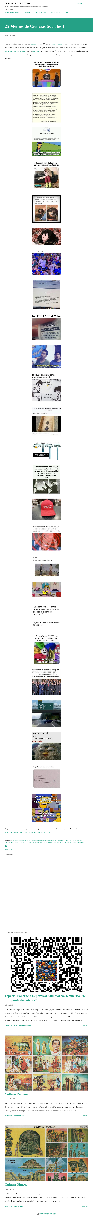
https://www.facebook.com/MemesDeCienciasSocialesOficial (27, 832)
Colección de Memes (28, 840)
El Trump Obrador (57, 840)
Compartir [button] (9, 849)
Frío (22, 842)
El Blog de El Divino (17, 3)
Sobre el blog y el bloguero (12, 12)
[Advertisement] (46, 916)
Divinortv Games (55, 12)
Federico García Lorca (13, 842)
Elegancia (68, 840)
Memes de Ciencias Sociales (15, 51)
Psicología (72, 842)
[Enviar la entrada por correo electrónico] (6, 846)
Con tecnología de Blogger (47, 1214)
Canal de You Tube (40, 12)
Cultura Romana (16, 1094)
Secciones (27, 12)
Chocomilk (16, 840)
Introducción (37, 842)
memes (33, 44)
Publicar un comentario (23, 1025)
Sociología (81, 842)
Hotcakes (28, 842)
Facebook (36, 51)
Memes (45, 842)
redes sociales (56, 44)
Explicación (77, 840)
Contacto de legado (43, 840)
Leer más (85, 1025)
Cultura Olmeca (16, 1184)
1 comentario (19, 1116)
